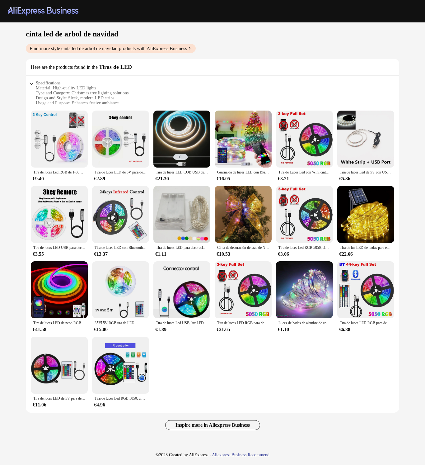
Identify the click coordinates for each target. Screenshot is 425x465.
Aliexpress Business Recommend (240, 455)
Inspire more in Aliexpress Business (212, 425)
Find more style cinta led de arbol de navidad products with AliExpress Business (108, 48)
